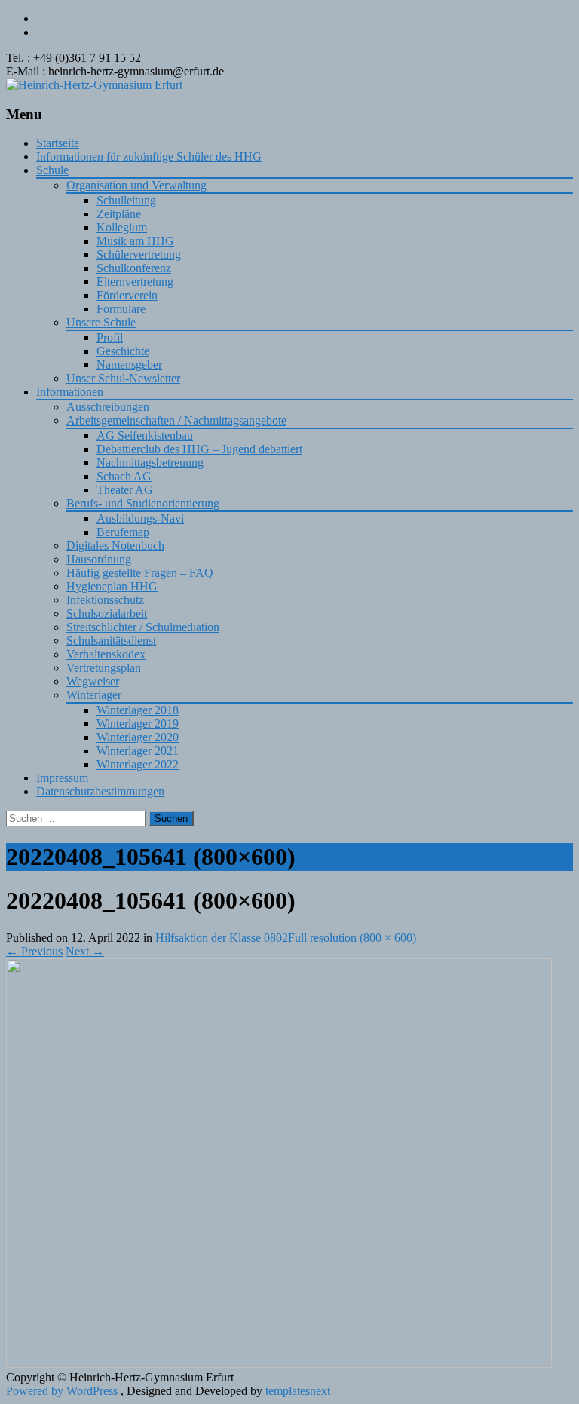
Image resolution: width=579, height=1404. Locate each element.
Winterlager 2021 (137, 750)
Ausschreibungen (107, 406)
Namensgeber (129, 364)
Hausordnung (98, 559)
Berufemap (122, 532)
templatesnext (297, 1390)
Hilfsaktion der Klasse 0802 (221, 937)
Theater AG (124, 489)
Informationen (69, 391)
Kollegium (121, 227)
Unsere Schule (101, 322)
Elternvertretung (134, 281)
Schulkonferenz (133, 268)
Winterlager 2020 (137, 737)
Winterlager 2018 (137, 710)
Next (85, 951)
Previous (34, 951)
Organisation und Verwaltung (136, 185)
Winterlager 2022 (137, 764)
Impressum (62, 777)
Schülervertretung (138, 254)
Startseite (57, 142)
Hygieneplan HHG (112, 586)
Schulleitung (126, 200)
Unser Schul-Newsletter (123, 378)
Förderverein (127, 295)
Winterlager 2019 (137, 723)
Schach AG (124, 476)
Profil (109, 337)
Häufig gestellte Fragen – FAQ (139, 572)
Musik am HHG (135, 241)
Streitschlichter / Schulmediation (142, 627)
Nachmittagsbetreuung (150, 462)
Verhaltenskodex (106, 654)
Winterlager (93, 694)
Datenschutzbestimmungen (100, 791)
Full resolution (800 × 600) (352, 937)
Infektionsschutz (105, 599)
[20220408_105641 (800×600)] (279, 1363)
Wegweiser (92, 681)
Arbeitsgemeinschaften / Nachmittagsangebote (176, 420)
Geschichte (122, 351)
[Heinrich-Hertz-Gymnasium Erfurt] (94, 84)
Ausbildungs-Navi (140, 518)
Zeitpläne (118, 213)
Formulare (121, 308)
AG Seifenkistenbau (144, 435)
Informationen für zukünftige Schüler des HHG (149, 156)
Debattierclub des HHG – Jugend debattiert (199, 449)
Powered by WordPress (63, 1390)
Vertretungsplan (103, 667)
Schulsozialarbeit (106, 613)
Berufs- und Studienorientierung (142, 503)
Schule (52, 170)
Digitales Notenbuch (115, 545)
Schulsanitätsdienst (111, 640)
